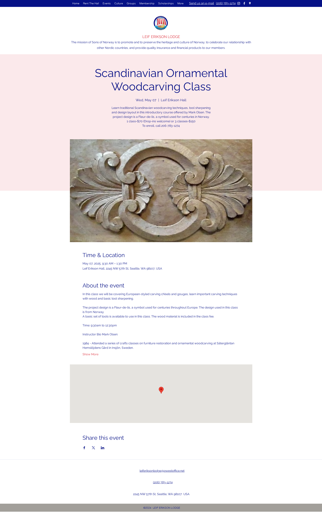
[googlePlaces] (250, 3)
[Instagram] (239, 3)
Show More (90, 354)
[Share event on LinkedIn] (102, 447)
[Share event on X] (93, 447)
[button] (107, 3)
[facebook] (244, 3)
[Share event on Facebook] (84, 447)
